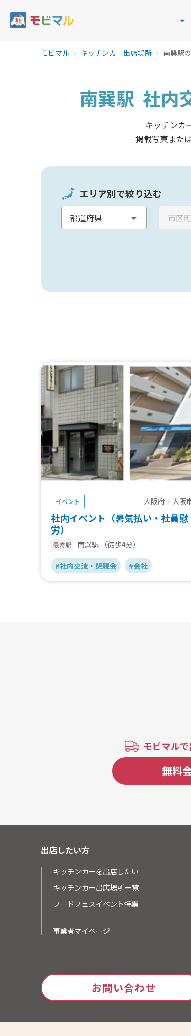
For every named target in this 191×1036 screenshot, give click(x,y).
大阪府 (154, 501)
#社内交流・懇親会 (86, 565)
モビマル (55, 53)
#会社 (138, 565)
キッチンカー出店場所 (116, 53)
